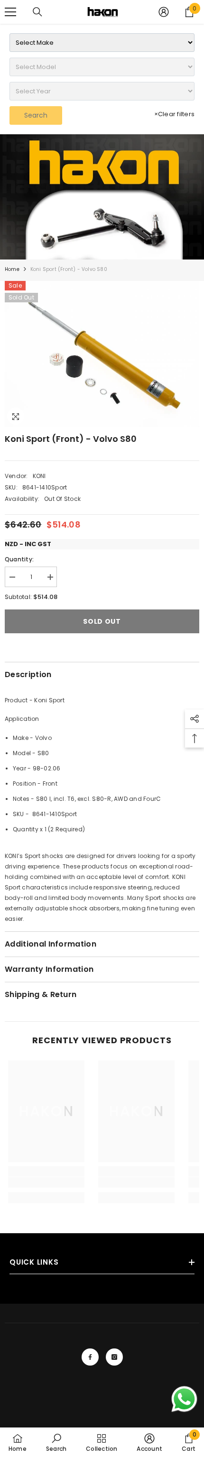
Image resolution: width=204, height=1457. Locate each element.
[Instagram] (114, 1357)
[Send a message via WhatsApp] (184, 1399)
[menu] (10, 12)
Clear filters (174, 114)
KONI (39, 476)
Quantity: (19, 559)
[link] (102, 196)
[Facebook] (90, 1357)
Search (35, 115)
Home (12, 269)
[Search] (37, 12)
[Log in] (164, 12)
